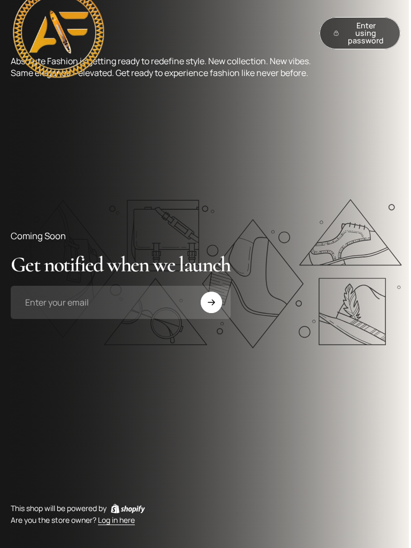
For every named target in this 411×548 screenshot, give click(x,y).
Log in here (116, 520)
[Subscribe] (211, 302)
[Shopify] (128, 508)
